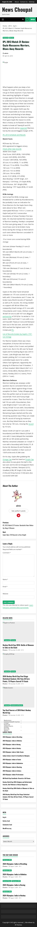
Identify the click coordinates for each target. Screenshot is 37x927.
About (17, 2)
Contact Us (24, 2)
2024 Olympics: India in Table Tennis (13, 752)
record (31, 424)
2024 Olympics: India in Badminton (13, 763)
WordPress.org (7, 828)
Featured (5, 37)
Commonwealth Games (12, 722)
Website (5, 594)
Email (5, 587)
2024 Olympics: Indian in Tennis (12, 759)
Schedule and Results (16, 705)
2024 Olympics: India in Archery (12, 771)
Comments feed (7, 825)
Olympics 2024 (7, 860)
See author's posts (19, 511)
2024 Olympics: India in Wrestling (12, 737)
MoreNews (29, 922)
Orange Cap (7, 459)
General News (7, 881)
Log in (4, 817)
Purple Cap (29, 459)
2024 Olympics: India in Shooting (12, 767)
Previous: (18, 525)
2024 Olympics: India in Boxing (12, 744)
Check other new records (12, 149)
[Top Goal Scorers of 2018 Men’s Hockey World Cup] (18, 697)
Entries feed (6, 821)
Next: (14, 533)
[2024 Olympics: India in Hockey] (18, 891)
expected (23, 128)
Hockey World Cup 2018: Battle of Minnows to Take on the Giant (18, 646)
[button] (3, 19)
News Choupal (17, 9)
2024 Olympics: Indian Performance (13, 774)
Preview (13, 640)
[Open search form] (23, 19)
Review (11, 37)
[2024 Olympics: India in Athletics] (18, 870)
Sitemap (31, 2)
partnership (7, 316)
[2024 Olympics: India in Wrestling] (18, 860)
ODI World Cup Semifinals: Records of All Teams (16, 778)
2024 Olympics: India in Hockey (12, 748)
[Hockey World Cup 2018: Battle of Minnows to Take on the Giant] (18, 632)
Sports (6, 730)
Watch (33, 19)
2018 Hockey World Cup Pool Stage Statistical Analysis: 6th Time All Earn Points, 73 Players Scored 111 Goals (16, 679)
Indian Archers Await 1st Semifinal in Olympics (16, 756)
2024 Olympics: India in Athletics (12, 741)
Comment (7, 553)
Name (5, 579)
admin (6, 53)
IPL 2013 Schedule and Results (14, 135)
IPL (13, 330)
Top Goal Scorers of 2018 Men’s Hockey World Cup (17, 711)
